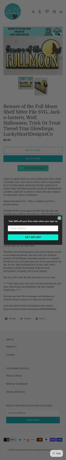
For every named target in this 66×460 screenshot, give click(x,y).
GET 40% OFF (33, 237)
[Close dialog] (59, 218)
